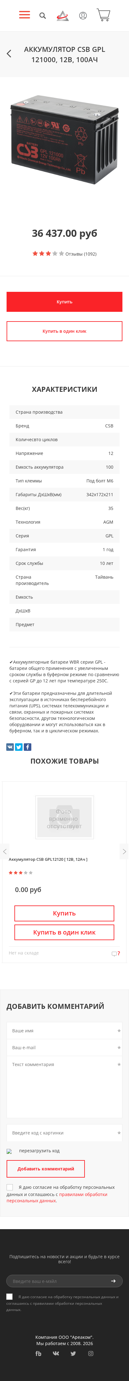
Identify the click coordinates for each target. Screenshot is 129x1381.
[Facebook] (27, 747)
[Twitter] (19, 747)
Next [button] (124, 851)
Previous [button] (4, 851)
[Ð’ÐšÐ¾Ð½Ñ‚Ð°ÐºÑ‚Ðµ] (10, 747)
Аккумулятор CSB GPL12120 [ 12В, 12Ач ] (48, 859)
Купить (64, 302)
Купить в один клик (64, 932)
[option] (64, 138)
